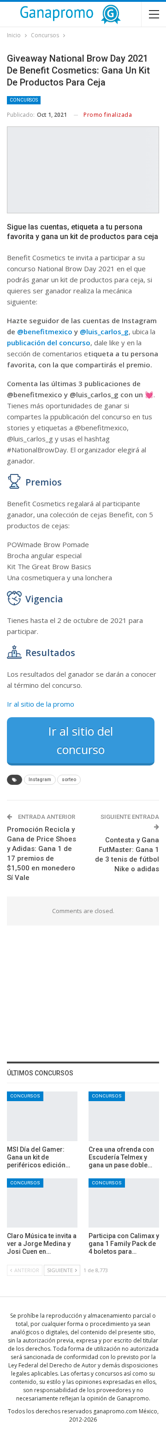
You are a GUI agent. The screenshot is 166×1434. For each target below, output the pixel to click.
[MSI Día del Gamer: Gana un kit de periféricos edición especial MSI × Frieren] (42, 1116)
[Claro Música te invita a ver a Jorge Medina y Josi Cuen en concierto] (42, 1203)
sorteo (69, 779)
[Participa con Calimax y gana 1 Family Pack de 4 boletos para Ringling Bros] (124, 1203)
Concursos (24, 100)
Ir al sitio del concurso (80, 740)
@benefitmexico (44, 331)
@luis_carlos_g (104, 331)
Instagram (40, 779)
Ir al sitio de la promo (40, 703)
